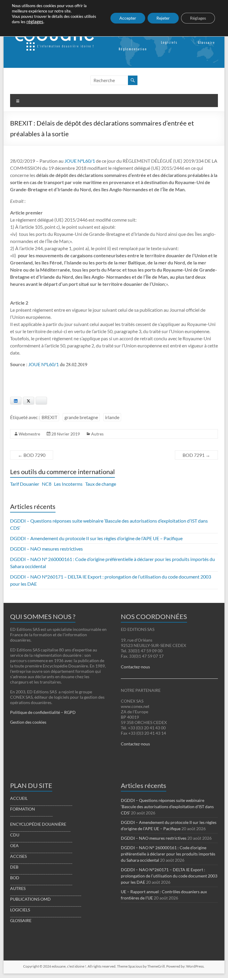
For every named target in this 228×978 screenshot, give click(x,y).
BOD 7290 (31, 455)
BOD (14, 877)
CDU (14, 834)
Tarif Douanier (24, 484)
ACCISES (18, 856)
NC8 (46, 484)
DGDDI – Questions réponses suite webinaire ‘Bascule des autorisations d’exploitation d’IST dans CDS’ (167, 806)
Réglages (198, 18)
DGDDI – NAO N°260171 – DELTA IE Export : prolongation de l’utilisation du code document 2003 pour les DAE (169, 876)
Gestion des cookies (28, 722)
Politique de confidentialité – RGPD (43, 712)
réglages (34, 21)
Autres (97, 433)
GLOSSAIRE (20, 920)
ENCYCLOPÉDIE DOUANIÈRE (38, 824)
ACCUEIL (19, 798)
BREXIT (49, 417)
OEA (14, 845)
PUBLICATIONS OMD (30, 899)
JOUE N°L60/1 (79, 161)
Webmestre (29, 433)
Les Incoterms (68, 484)
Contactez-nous (135, 666)
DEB (14, 866)
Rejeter (163, 18)
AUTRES (18, 888)
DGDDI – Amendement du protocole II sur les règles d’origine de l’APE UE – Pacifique (96, 538)
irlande (112, 417)
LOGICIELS (20, 909)
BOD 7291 (196, 455)
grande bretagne (81, 417)
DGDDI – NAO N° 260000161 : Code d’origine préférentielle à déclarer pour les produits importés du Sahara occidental (168, 854)
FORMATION (22, 808)
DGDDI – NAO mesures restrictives (46, 548)
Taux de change (100, 484)
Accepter (127, 18)
